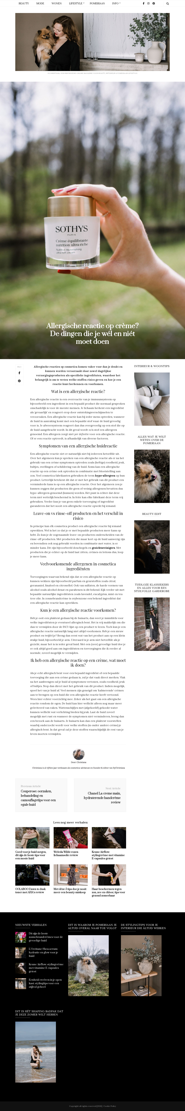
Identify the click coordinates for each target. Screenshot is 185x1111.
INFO (115, 3)
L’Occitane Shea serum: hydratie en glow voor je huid (43, 952)
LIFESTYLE (75, 3)
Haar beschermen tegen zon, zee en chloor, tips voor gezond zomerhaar (108, 892)
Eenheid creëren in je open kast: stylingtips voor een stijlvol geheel (45, 983)
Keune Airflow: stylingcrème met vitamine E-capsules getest (108, 855)
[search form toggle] (167, 4)
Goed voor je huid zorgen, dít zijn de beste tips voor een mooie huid (30, 855)
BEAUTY (24, 3)
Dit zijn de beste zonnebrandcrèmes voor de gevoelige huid (46, 937)
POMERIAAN (97, 3)
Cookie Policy (109, 1106)
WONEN (57, 3)
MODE (40, 3)
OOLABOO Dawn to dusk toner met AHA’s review (30, 890)
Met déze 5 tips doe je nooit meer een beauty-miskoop (70, 890)
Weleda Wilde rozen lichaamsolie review (66, 853)
